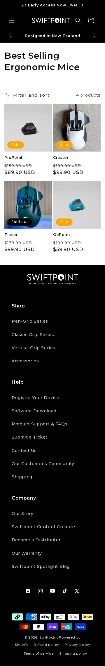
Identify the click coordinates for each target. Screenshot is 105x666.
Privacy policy (77, 645)
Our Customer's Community (43, 463)
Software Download (34, 410)
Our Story (22, 513)
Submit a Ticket (30, 437)
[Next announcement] (94, 36)
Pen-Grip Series (30, 321)
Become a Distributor (36, 539)
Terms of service (38, 653)
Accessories (25, 361)
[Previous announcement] (10, 36)
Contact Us (24, 450)
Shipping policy (73, 653)
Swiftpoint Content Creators (44, 526)
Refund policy (46, 645)
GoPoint (61, 234)
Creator (61, 157)
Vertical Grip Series (33, 347)
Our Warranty (27, 553)
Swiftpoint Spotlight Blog (41, 566)
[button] (11, 20)
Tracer (11, 234)
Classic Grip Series (33, 334)
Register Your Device (36, 397)
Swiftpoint (48, 637)
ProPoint (13, 157)
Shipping (22, 476)
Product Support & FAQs (39, 424)
